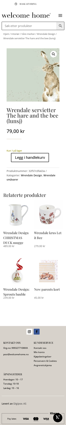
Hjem (6, 34)
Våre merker (28, 34)
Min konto (39, 352)
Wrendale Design (46, 34)
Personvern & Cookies (45, 360)
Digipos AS (19, 403)
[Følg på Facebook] (37, 332)
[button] (53, 54)
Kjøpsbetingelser (42, 356)
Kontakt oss (40, 348)
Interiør (15, 34)
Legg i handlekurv (30, 157)
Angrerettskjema (43, 365)
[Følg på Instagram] (29, 332)
